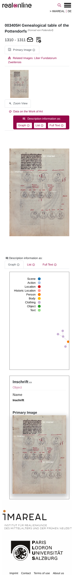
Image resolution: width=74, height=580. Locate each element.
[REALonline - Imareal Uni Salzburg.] (37, 5)
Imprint (13, 573)
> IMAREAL (57, 11)
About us (58, 573)
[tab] (22, 50)
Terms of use (42, 573)
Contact (26, 573)
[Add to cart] (30, 40)
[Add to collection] (38, 40)
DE (70, 11)
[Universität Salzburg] (37, 550)
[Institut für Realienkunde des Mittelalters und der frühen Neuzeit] (37, 519)
